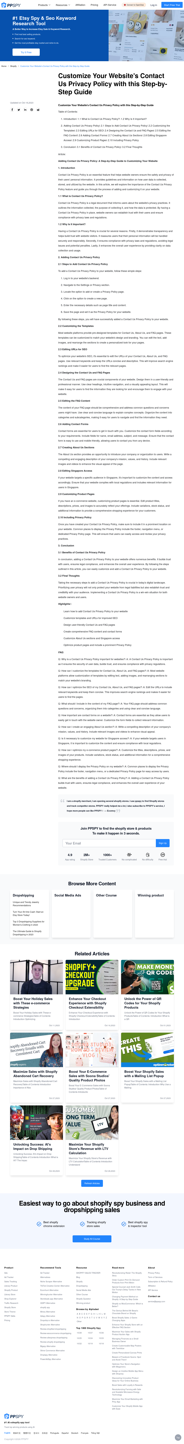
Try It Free (26, 52)
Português (54, 1433)
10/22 (79, 1343)
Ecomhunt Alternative (49, 1290)
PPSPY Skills (9, 1316)
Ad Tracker (9, 1277)
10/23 (101, 1338)
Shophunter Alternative (50, 1324)
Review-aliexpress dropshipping (53, 1337)
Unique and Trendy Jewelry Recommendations (26, 904)
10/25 (79, 1338)
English (7, 1433)
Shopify (13, 66)
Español (65, 1433)
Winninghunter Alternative (51, 1294)
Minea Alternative (47, 1311)
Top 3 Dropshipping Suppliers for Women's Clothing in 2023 (28, 923)
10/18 (101, 1343)
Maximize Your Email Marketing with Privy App (127, 1400)
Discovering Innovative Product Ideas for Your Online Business (125, 1379)
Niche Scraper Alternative (51, 1281)
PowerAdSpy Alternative (50, 1359)
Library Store (9, 1294)
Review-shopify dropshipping (52, 1341)
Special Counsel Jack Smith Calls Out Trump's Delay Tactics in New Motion (126, 1289)
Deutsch (74, 1433)
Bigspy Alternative (47, 1346)
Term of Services (155, 1277)
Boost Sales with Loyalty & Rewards (127, 1385)
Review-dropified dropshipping (53, 1329)
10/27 (90, 1332)
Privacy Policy (154, 1272)
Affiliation (152, 1285)
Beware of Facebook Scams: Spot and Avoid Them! (126, 1358)
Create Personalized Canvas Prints (127, 1352)
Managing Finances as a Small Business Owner (125, 1340)
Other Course (82, 1294)
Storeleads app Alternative (51, 1298)
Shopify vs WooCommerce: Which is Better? (127, 1305)
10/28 (79, 1332)
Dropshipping (82, 1285)
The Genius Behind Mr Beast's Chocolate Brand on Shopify (125, 1312)
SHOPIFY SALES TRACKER (88, 1272)
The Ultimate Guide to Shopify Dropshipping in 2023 (27, 933)
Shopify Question (83, 1298)
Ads (6, 1272)
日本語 (45, 1433)
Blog (78, 1277)
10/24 (90, 1338)
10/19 (90, 1343)
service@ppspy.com (156, 1301)
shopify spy (45, 1307)
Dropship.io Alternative (50, 1320)
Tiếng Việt (95, 1433)
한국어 (36, 1433)
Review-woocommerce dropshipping (55, 1333)
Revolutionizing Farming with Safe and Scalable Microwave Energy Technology (126, 1392)
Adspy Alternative (47, 1316)
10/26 (101, 1332)
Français (84, 1433)
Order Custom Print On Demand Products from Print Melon (126, 1281)
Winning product (83, 1303)
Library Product (10, 1285)
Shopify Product (11, 1290)
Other (79, 1321)
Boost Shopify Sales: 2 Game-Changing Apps (125, 1319)
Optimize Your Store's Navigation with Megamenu (126, 1365)
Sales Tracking (10, 1281)
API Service (109, 4)
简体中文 (17, 1433)
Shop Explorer (10, 1298)
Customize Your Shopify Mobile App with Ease (127, 1407)
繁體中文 (27, 1433)
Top (178, 1437)
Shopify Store (10, 1307)
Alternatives (45, 1277)
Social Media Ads (83, 1290)
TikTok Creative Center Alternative (55, 1285)
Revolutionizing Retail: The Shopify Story (127, 1274)
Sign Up (163, 843)
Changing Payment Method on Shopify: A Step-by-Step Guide (125, 1298)
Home (3, 66)
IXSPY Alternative (47, 1303)
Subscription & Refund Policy (160, 1281)
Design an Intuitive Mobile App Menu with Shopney (127, 1372)
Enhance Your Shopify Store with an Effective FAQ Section (127, 1326)
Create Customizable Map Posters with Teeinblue (126, 1347)
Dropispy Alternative (48, 1354)
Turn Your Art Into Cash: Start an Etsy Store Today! (28, 913)
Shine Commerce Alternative (52, 1350)
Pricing (94, 4)
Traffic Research (11, 1303)
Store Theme (9, 1311)
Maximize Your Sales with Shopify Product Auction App (126, 1333)
